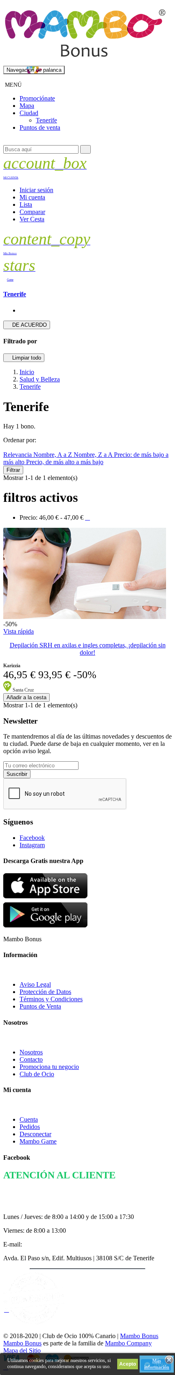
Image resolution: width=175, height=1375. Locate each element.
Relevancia (18, 454)
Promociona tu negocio (49, 1066)
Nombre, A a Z (53, 454)
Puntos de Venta (40, 1006)
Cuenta (29, 1119)
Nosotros (31, 1052)
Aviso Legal (35, 984)
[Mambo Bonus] (84, 61)
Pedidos (30, 1126)
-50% (10, 624)
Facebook (32, 837)
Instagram (32, 845)
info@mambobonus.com (55, 1244)
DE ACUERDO (27, 325)
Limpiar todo (24, 358)
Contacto (31, 1059)
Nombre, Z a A (94, 454)
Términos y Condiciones (51, 999)
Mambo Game (38, 1141)
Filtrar (13, 470)
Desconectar (35, 1134)
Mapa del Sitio (22, 1350)
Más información (156, 1364)
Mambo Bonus (139, 1335)
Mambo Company (128, 1343)
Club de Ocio (37, 1074)
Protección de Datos (45, 991)
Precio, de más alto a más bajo (64, 461)
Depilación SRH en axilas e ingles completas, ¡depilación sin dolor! (88, 649)
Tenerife (14, 294)
